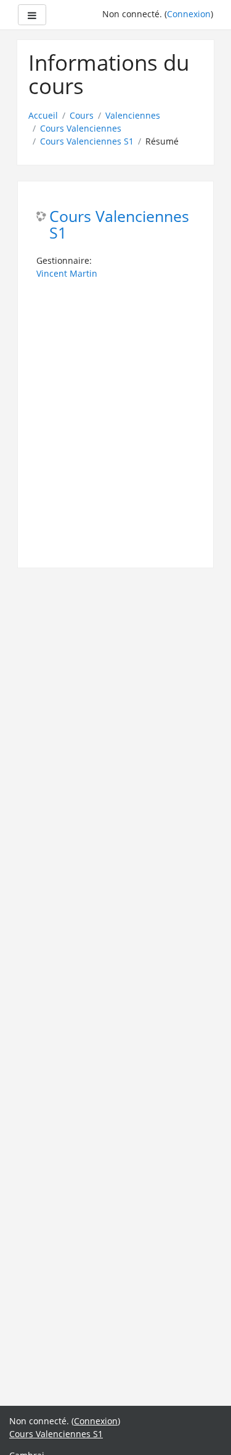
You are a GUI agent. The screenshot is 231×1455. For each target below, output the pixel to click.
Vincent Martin (66, 273)
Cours (82, 115)
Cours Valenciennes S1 (87, 141)
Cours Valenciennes (80, 128)
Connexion (189, 14)
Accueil (43, 115)
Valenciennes (132, 115)
